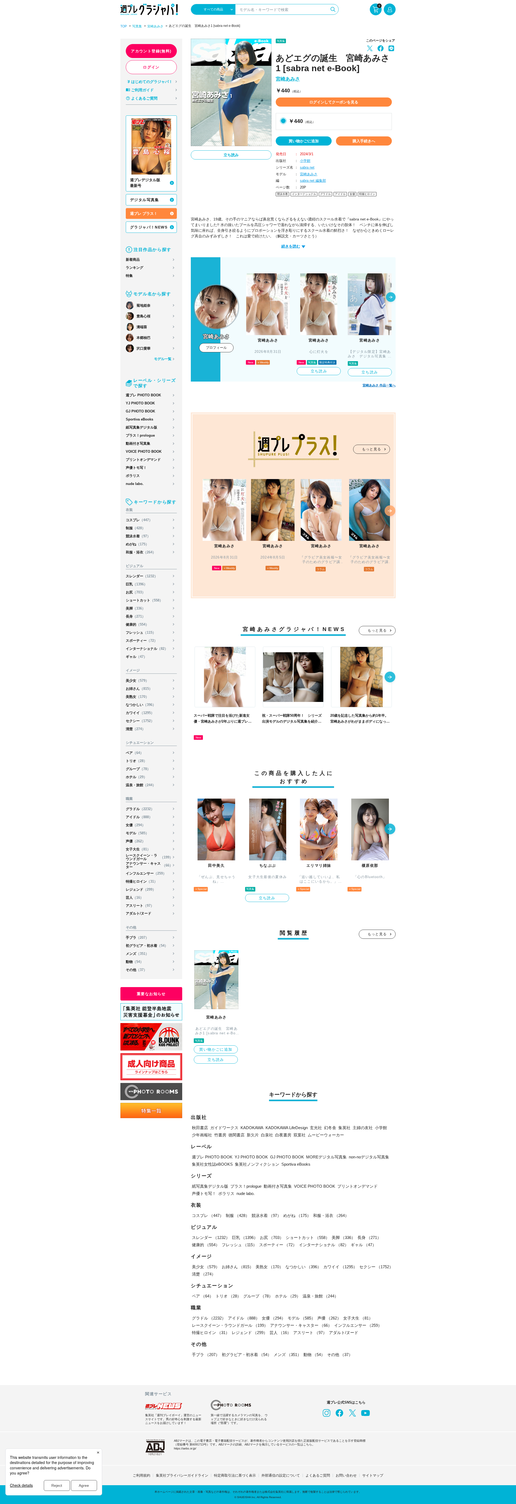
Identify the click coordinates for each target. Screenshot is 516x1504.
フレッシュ (141, 632)
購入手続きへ (364, 141)
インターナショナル (147, 649)
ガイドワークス (224, 1127)
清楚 (135, 729)
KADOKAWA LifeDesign (287, 1127)
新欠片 (253, 1135)
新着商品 (133, 260)
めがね (137, 544)
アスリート (140, 906)
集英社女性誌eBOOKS (212, 1164)
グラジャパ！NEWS (148, 227)
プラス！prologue (140, 435)
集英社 (344, 1127)
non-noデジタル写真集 (369, 1157)
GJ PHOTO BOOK (140, 411)
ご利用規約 (141, 1475)
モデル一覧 (162, 359)
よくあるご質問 (144, 98)
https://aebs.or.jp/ (185, 1448)
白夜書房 (283, 1135)
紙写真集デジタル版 (141, 427)
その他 (136, 970)
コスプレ (139, 520)
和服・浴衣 (141, 552)
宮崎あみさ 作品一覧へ (379, 385)
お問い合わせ (346, 1475)
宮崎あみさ (155, 26)
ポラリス (133, 476)
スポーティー (141, 641)
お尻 (135, 592)
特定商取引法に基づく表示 (235, 1475)
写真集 (137, 26)
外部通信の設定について (280, 1475)
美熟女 (137, 697)
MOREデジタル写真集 (326, 1157)
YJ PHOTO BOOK (140, 403)
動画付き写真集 (138, 443)
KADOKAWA (252, 1127)
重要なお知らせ (151, 994)
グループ (138, 769)
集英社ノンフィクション (257, 1164)
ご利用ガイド (142, 90)
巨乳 (136, 584)
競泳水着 (138, 536)
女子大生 (138, 849)
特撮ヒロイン (141, 881)
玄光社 (316, 1127)
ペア (135, 753)
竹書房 (220, 1135)
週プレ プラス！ (143, 213)
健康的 (137, 624)
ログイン (151, 67)
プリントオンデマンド (143, 460)
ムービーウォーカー (326, 1135)
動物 (135, 962)
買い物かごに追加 (304, 141)
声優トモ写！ (136, 468)
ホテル (136, 777)
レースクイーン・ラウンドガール (149, 857)
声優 (135, 841)
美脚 (135, 608)
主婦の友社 (363, 1127)
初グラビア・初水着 (147, 946)
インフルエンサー (146, 873)
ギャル (136, 657)
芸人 (135, 898)
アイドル (139, 817)
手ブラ (137, 938)
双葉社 (299, 1135)
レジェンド (141, 889)
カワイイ (140, 713)
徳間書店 (236, 1135)
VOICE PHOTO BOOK (144, 452)
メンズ (137, 954)
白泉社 (267, 1135)
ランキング (134, 268)
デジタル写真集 (144, 200)
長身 (135, 616)
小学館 (305, 161)
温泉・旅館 (141, 785)
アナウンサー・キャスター (149, 865)
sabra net (307, 167)
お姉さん (139, 689)
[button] (390, 297)
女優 (135, 825)
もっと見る (371, 449)
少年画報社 (202, 1135)
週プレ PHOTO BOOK (143, 395)
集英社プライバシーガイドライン (182, 1475)
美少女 (137, 681)
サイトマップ (372, 1475)
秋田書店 (200, 1127)
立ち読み (231, 155)
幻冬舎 (330, 1127)
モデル (137, 833)
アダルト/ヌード (138, 913)
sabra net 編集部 (313, 181)
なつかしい (141, 705)
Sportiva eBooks (139, 419)
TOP (123, 26)
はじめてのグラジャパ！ (152, 81)
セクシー (140, 721)
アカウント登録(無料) (151, 51)
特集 (129, 276)
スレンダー (142, 576)
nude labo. (135, 484)
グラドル (140, 809)
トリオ (136, 761)
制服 (135, 528)
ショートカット (144, 600)
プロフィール (216, 348)
